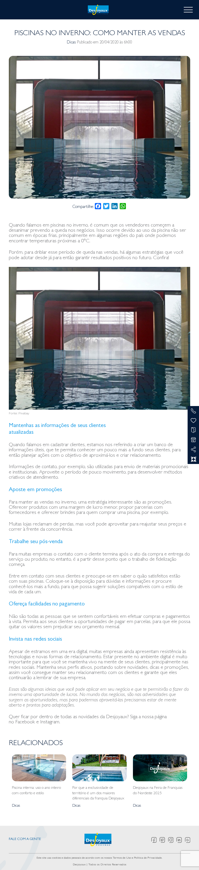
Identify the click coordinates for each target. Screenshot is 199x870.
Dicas (71, 43)
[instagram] (172, 840)
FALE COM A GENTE (25, 839)
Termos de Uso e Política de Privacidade (137, 858)
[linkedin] (180, 840)
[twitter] (164, 840)
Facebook (25, 722)
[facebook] (155, 840)
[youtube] (187, 840)
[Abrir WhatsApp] (186, 857)
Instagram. (50, 722)
